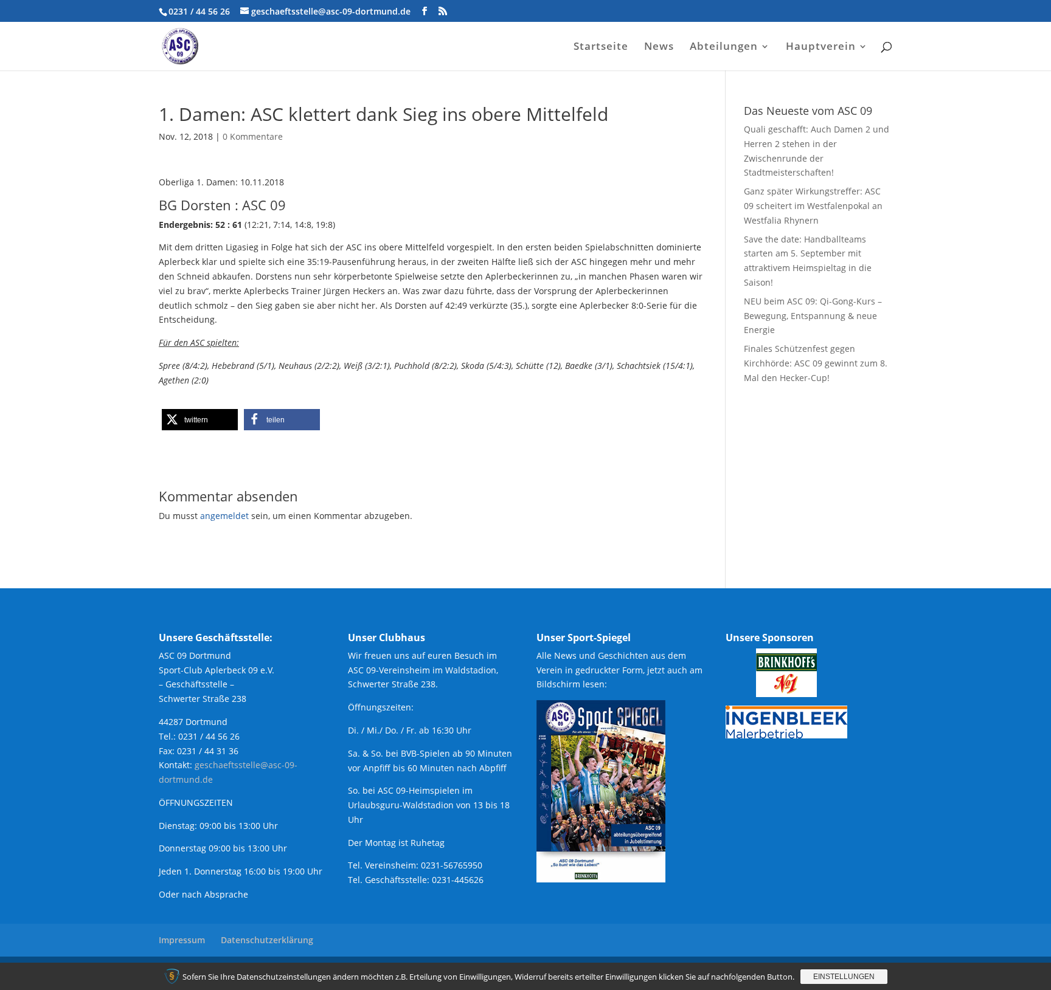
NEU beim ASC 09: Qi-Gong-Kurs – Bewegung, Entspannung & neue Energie (813, 315)
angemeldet (224, 515)
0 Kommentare (253, 136)
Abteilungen (724, 47)
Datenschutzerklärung (267, 940)
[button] (200, 419)
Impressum (182, 940)
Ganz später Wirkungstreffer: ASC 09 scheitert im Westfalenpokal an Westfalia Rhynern (813, 205)
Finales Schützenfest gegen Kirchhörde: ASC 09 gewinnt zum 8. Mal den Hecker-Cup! (815, 363)
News (659, 47)
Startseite (601, 47)
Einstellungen (844, 976)
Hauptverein (821, 47)
